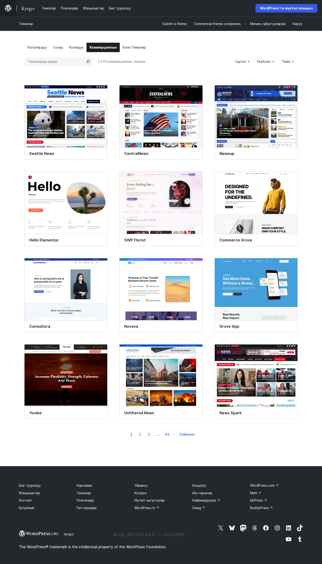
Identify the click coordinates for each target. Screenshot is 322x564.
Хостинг (25, 500)
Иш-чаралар (202, 493)
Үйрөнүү (141, 485)
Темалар (26, 24)
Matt (255, 493)
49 (167, 434)
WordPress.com (264, 485)
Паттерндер (87, 508)
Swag (198, 508)
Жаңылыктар (29, 493)
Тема (286, 61)
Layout (240, 61)
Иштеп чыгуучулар (149, 500)
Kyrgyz (69, 534)
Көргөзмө (84, 485)
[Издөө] (88, 61)
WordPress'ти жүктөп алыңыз (286, 8)
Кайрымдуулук (206, 500)
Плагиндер (85, 500)
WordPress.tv (146, 508)
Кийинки (186, 434)
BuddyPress (261, 508)
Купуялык (26, 508)
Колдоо (140, 493)
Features (264, 61)
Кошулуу (199, 485)
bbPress (258, 500)
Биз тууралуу (30, 485)
